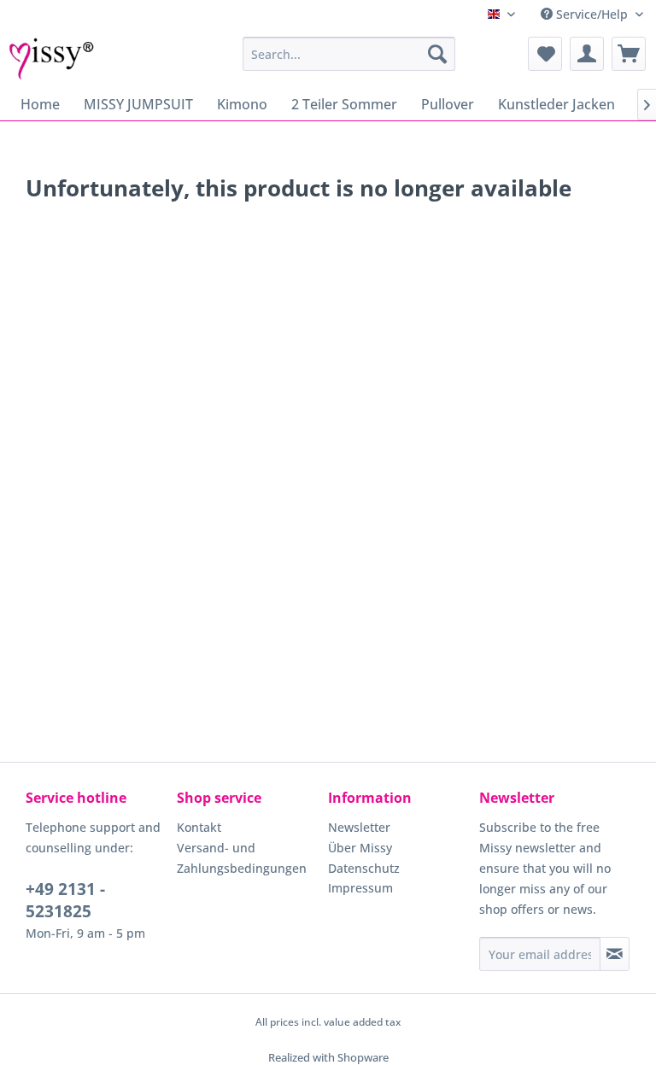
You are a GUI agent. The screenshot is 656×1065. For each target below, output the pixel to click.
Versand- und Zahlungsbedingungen (242, 858)
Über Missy (360, 848)
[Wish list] (545, 54)
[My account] (587, 54)
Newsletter (359, 827)
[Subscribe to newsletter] (615, 954)
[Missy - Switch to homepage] (52, 58)
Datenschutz (364, 868)
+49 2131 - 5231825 (65, 900)
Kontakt (199, 827)
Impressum (360, 888)
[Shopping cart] (629, 54)
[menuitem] (349, 54)
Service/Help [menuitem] (592, 14)
